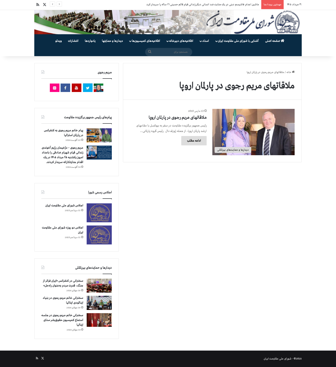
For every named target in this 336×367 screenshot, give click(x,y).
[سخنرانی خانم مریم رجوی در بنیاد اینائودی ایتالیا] (99, 303)
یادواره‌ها (90, 41)
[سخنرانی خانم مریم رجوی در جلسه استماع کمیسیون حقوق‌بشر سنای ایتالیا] (99, 320)
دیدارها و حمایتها (112, 41)
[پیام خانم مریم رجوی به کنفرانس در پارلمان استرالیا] (99, 135)
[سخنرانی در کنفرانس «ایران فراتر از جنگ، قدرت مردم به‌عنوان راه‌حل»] (99, 286)
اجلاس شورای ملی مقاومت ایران (64, 205)
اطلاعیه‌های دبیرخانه (181, 41)
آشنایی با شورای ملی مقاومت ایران (238, 41)
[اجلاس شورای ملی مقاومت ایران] (99, 212)
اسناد (205, 41)
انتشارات (73, 41)
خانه (289, 72)
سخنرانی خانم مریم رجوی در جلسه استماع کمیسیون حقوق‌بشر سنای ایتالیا (62, 320)
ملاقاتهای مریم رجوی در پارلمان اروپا (178, 117)
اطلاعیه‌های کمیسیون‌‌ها (146, 41)
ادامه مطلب (194, 141)
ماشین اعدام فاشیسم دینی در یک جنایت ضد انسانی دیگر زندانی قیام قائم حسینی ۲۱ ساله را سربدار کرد (202, 4)
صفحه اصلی (273, 41)
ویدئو (58, 41)
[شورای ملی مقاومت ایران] (168, 22)
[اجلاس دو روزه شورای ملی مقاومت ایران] (99, 234)
